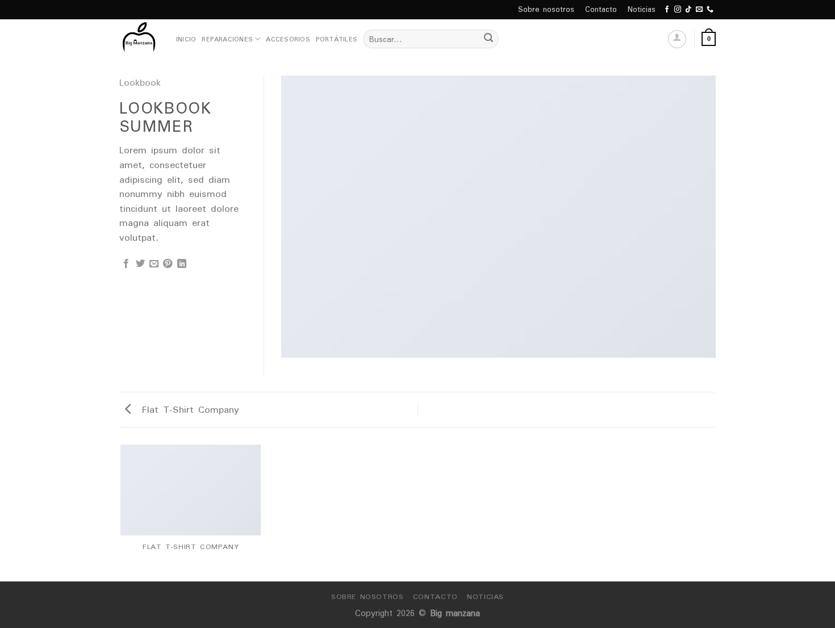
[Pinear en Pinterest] (167, 264)
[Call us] (710, 10)
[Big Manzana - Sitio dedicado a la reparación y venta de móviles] (139, 38)
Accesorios (288, 39)
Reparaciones (227, 39)
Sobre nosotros (546, 9)
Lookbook (140, 82)
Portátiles (336, 39)
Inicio (186, 39)
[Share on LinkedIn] (181, 264)
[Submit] (488, 39)
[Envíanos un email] (699, 10)
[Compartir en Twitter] (140, 264)
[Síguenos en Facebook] (666, 10)
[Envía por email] (153, 264)
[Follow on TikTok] (688, 10)
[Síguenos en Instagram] (677, 10)
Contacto (601, 9)
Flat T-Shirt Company (188, 409)
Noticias (642, 9)
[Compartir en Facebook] (126, 264)
